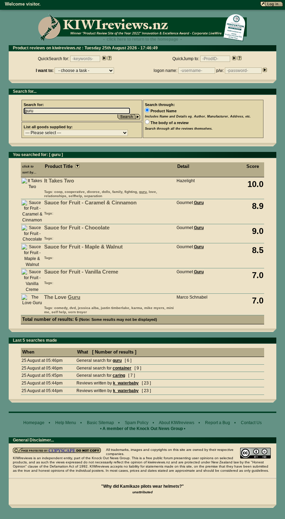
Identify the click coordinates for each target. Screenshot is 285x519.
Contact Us (251, 422)
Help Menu (65, 422)
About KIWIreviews (176, 422)
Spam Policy (136, 422)
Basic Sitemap (100, 422)
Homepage (33, 422)
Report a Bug (217, 422)
